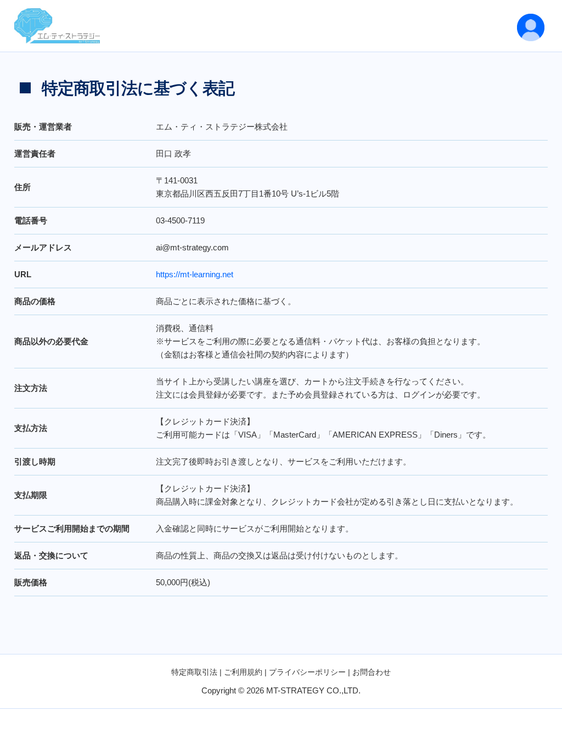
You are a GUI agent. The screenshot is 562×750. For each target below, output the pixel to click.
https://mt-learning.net (194, 274)
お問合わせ (371, 672)
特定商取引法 (194, 672)
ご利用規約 (243, 672)
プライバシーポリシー (307, 672)
